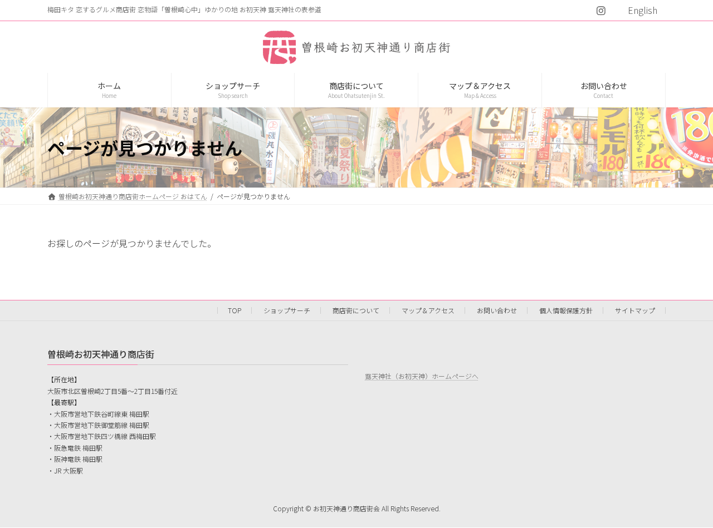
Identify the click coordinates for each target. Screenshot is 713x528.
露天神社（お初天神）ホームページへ (421, 376)
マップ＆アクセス (428, 310)
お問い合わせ (497, 310)
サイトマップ (635, 310)
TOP (234, 310)
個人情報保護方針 (566, 310)
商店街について (356, 310)
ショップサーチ (286, 310)
